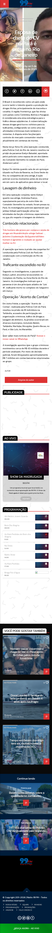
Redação (8, 670)
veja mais (26, 498)
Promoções (30, 907)
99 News (38, 904)
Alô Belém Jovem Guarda (16, 516)
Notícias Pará (26, 21)
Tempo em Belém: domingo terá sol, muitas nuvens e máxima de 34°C (27, 743)
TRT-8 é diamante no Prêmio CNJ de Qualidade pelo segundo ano (26, 830)
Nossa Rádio (11, 904)
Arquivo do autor (26, 379)
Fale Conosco (25, 909)
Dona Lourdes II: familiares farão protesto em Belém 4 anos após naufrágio (26, 698)
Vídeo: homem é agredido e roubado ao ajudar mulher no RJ (23, 240)
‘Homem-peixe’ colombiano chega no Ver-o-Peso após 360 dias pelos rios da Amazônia (27, 653)
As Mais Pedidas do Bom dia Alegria (17, 535)
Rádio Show (9, 554)
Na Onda (8, 545)
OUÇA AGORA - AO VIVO (27, 928)
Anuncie (9, 909)
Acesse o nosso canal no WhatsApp (24, 337)
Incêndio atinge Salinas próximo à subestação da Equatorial (23, 235)
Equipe (26, 904)
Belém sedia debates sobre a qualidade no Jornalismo (26, 794)
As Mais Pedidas (11, 563)
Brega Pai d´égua (12, 572)
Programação (12, 907)
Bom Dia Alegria (11, 525)
